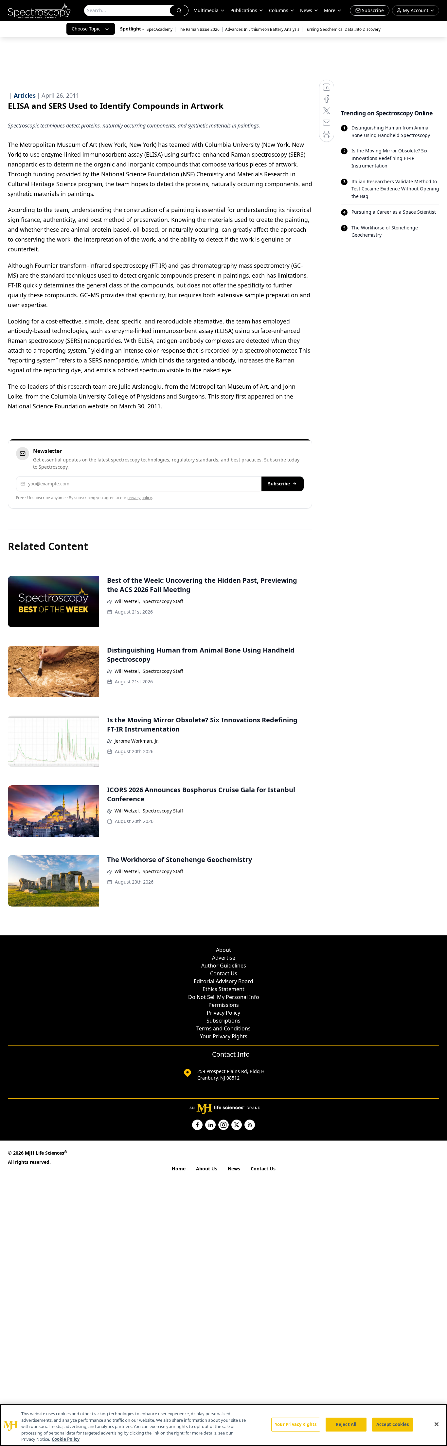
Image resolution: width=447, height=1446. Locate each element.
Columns (278, 10)
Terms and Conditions (223, 1028)
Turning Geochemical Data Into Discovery (343, 29)
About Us (206, 1168)
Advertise (223, 957)
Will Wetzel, (127, 601)
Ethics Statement (223, 989)
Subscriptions (223, 1020)
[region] (223, 1425)
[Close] (436, 1424)
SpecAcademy (159, 29)
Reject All (346, 1424)
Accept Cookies (392, 1424)
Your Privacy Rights (223, 1036)
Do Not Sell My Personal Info (223, 997)
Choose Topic (86, 29)
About (223, 949)
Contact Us (223, 973)
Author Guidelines (223, 965)
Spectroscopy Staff (163, 601)
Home (179, 1168)
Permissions (223, 1004)
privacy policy (139, 497)
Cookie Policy (66, 1439)
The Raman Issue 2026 (199, 29)
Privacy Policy (223, 1012)
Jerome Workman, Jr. (137, 741)
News (234, 1168)
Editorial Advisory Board (223, 981)
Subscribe (279, 483)
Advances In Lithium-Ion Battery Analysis (262, 29)
